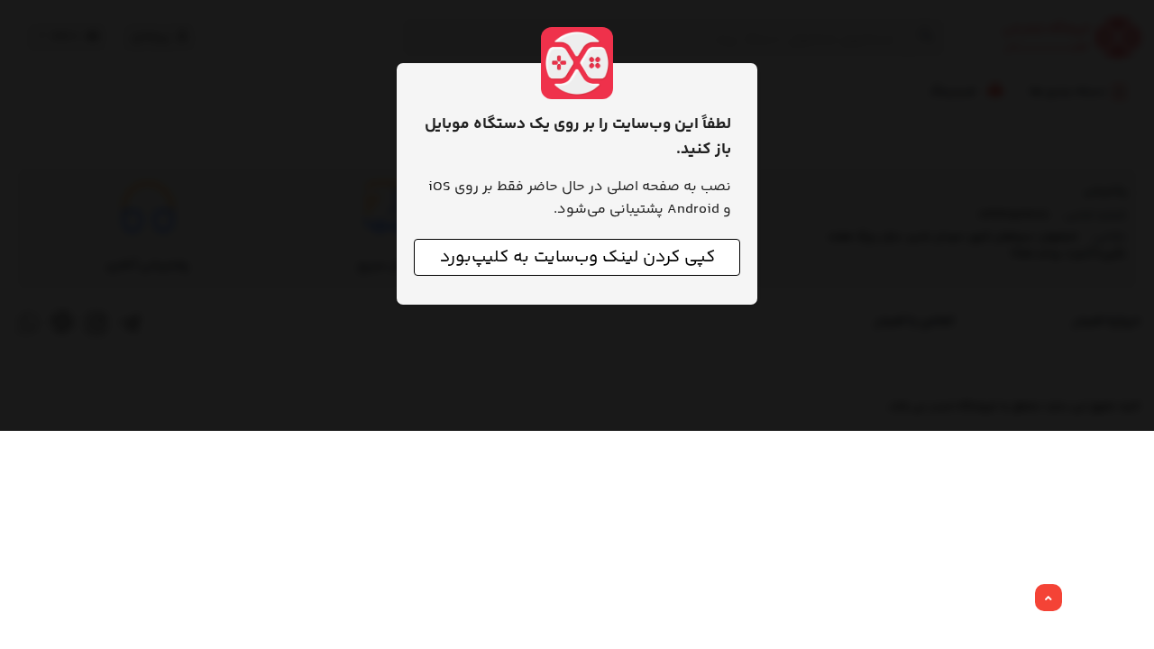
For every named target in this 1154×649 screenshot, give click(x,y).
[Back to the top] (1048, 598)
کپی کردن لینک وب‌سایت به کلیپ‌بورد (577, 257)
